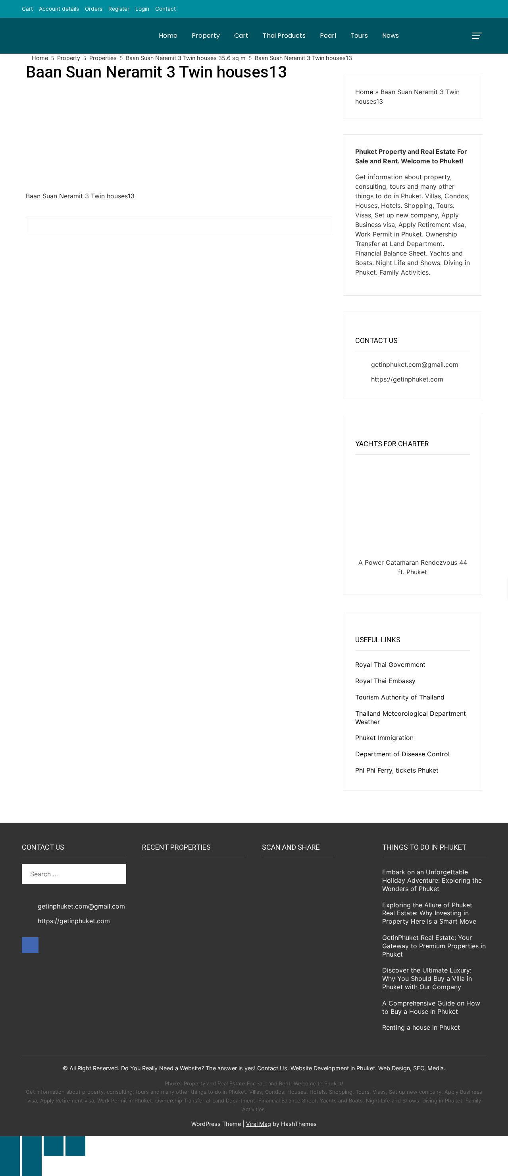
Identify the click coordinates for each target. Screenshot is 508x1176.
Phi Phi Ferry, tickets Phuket (397, 770)
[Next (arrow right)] (32, 1166)
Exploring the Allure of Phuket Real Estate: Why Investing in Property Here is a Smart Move (429, 913)
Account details (59, 9)
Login (142, 9)
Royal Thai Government (390, 664)
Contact (165, 9)
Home (168, 35)
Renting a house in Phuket (421, 1027)
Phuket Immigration (384, 738)
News (390, 35)
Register (118, 9)
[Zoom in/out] (10, 1146)
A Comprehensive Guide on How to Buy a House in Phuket (431, 1007)
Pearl (328, 35)
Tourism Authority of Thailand (399, 697)
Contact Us (272, 1068)
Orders (93, 9)
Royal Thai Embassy (385, 681)
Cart (27, 9)
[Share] (54, 1146)
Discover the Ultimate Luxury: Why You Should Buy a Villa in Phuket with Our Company (427, 978)
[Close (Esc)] (75, 1146)
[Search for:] (74, 874)
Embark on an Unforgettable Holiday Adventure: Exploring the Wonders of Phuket (432, 880)
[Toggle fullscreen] (32, 1146)
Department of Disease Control (402, 754)
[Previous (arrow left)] (10, 1166)
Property (206, 35)
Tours (359, 35)
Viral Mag (258, 1123)
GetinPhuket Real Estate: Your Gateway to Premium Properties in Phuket (434, 946)
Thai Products (284, 35)
